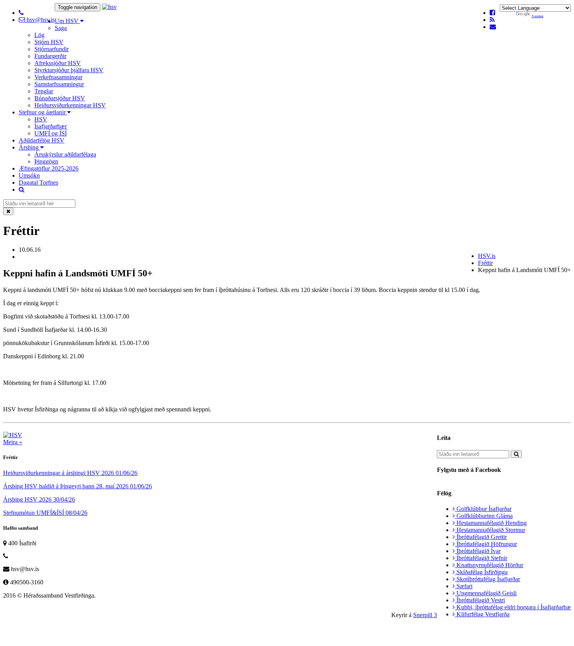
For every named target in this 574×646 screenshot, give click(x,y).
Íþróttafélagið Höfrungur (486, 544)
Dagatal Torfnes (38, 182)
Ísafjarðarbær (50, 126)
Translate (537, 16)
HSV (40, 119)
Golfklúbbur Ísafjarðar (483, 508)
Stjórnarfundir (51, 49)
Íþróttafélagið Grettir (481, 537)
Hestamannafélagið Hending (491, 523)
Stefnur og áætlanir (43, 112)
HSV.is (487, 256)
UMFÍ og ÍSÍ (50, 133)
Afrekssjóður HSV (57, 63)
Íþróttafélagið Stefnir (481, 558)
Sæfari (463, 586)
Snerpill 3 (425, 615)
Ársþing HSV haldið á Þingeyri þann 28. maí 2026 (77, 486)
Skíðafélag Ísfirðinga (481, 572)
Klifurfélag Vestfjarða (482, 614)
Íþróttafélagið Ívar (478, 551)
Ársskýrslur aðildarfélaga (65, 154)
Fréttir (485, 263)
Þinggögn (46, 161)
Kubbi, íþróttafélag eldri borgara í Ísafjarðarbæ (513, 607)
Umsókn (29, 175)
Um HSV (67, 21)
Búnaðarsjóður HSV (59, 98)
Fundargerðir (50, 56)
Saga (61, 28)
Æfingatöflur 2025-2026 (48, 168)
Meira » (12, 442)
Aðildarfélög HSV (41, 140)
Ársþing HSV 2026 (39, 499)
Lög (39, 35)
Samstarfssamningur (59, 84)
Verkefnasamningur (58, 77)
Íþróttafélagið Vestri (480, 600)
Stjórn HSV (49, 42)
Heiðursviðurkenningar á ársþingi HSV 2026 (70, 473)
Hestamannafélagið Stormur (490, 530)
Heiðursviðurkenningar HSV (70, 105)
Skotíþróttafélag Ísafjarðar (487, 579)
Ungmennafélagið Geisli (486, 593)
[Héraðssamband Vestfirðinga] (109, 7)
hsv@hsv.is (40, 19)
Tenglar (43, 91)
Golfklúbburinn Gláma (484, 516)
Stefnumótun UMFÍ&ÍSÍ (45, 512)
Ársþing (29, 147)
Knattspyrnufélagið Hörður (489, 565)
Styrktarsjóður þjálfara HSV (68, 70)
